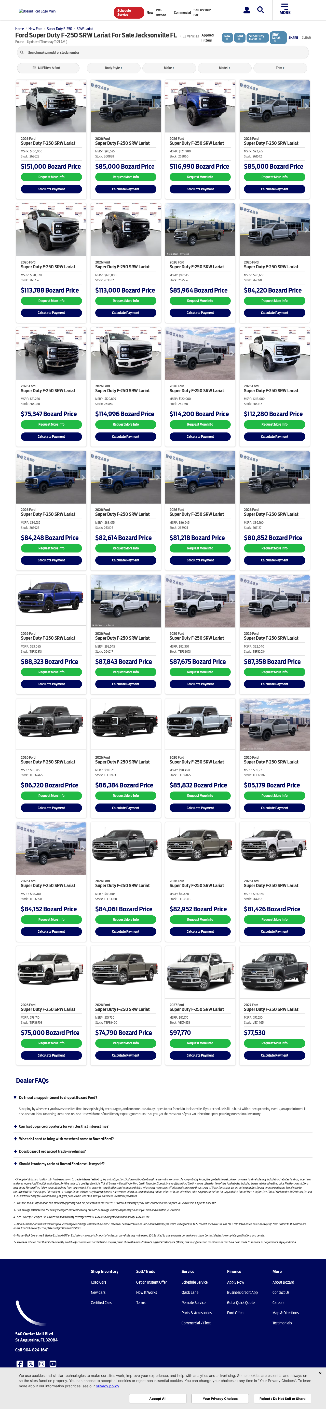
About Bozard (283, 1282)
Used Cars (98, 1282)
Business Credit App (242, 1292)
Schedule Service (124, 13)
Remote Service (194, 1302)
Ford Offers (235, 1313)
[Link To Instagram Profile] (42, 1363)
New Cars (98, 1292)
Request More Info (51, 177)
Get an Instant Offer (151, 1282)
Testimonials (282, 1323)
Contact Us (281, 1292)
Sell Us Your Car (202, 12)
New (150, 13)
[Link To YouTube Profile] (53, 1363)
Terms (140, 1302)
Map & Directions (286, 1313)
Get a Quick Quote (241, 1302)
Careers (278, 1302)
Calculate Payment (51, 189)
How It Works (146, 1292)
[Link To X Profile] (31, 1363)
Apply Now (235, 1282)
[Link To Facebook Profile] (20, 1363)
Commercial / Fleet (196, 1323)
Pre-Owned (161, 12)
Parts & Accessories (197, 1313)
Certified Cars (101, 1302)
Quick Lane (190, 1292)
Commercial (182, 13)
